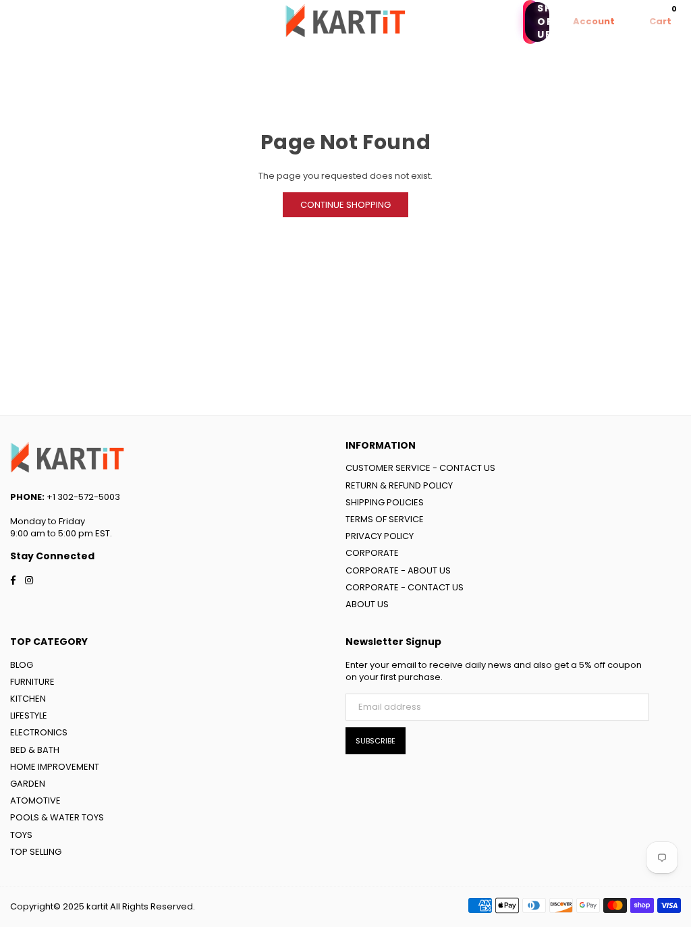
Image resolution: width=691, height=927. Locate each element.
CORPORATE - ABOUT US (398, 570)
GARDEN (27, 783)
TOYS (21, 834)
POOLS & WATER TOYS (57, 817)
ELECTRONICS (38, 732)
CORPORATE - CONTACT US (405, 587)
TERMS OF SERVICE (385, 519)
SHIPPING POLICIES (385, 502)
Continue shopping (345, 204)
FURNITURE (32, 681)
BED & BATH (34, 749)
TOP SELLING (35, 851)
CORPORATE (372, 552)
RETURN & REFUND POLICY (399, 485)
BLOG (21, 664)
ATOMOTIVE (35, 800)
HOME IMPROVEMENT (54, 766)
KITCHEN (28, 698)
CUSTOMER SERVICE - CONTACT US (420, 467)
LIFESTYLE (28, 715)
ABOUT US (367, 604)
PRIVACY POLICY (380, 536)
